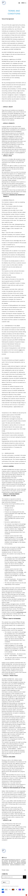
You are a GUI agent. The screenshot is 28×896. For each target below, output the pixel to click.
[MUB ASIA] (4, 3)
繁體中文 (4, 882)
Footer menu (5, 870)
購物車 (23, 2)
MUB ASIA (7, 886)
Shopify (16, 886)
